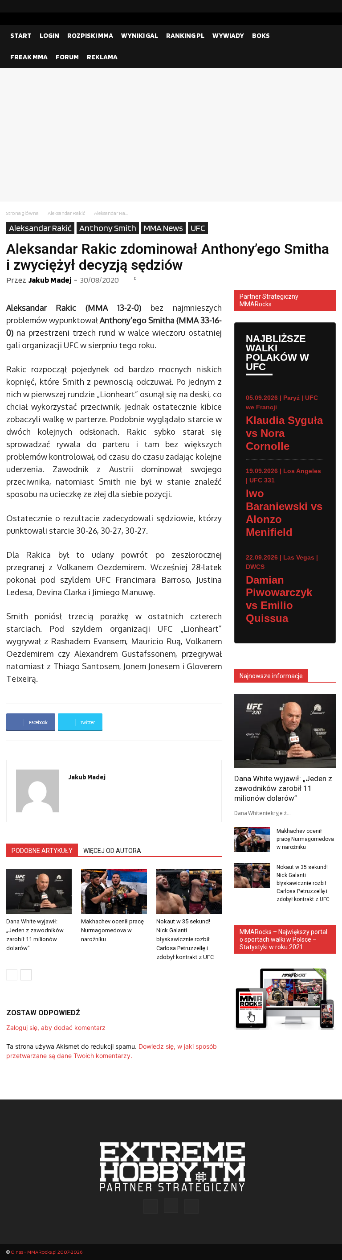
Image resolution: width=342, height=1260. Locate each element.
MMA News (163, 227)
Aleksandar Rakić (66, 213)
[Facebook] (300, 6)
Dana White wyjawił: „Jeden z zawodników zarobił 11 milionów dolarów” (283, 788)
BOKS (261, 35)
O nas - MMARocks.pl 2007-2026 (46, 1251)
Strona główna (22, 213)
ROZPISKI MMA (90, 35)
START (21, 35)
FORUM (67, 57)
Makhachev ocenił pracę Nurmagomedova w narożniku (112, 930)
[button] (325, 35)
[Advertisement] (171, 134)
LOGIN (49, 35)
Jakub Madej (49, 279)
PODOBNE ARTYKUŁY (42, 850)
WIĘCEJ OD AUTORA (112, 850)
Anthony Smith (107, 227)
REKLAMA (102, 57)
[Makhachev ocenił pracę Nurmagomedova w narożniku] (114, 891)
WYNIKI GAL (139, 35)
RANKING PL (185, 35)
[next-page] (26, 974)
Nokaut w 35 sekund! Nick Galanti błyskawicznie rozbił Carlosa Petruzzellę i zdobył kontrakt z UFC (185, 939)
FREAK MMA (29, 57)
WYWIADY (228, 35)
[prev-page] (11, 974)
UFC (198, 227)
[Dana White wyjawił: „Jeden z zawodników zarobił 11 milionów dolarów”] (39, 891)
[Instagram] (315, 6)
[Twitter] (329, 6)
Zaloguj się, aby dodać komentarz (56, 1027)
